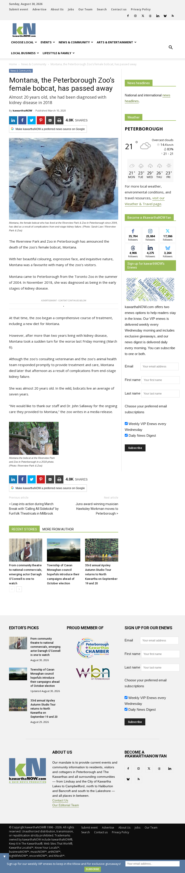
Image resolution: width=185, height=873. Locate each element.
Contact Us (60, 800)
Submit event (18, 9)
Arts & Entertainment (115, 42)
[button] (170, 47)
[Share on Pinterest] (41, 120)
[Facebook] (128, 16)
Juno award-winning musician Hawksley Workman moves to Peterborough (97, 508)
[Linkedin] (157, 16)
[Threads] (150, 16)
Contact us (119, 9)
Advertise (39, 9)
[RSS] (172, 16)
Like (133, 230)
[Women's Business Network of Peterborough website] (93, 678)
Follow (150, 230)
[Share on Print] (59, 120)
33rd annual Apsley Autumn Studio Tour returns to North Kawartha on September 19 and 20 (101, 574)
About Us (57, 9)
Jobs (71, 9)
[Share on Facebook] (22, 120)
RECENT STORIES (24, 529)
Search (102, 9)
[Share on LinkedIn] (13, 120)
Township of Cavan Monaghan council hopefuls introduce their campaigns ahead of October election (63, 574)
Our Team (85, 9)
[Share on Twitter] (32, 120)
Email (132, 366)
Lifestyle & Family (57, 53)
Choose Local (22, 42)
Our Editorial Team (65, 805)
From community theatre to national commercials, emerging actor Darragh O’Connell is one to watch (25, 574)
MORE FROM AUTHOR (58, 529)
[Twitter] (142, 16)
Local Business (23, 53)
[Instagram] (135, 16)
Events (46, 42)
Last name (132, 393)
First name (133, 380)
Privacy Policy (141, 9)
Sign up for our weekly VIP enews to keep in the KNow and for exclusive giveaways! (64, 864)
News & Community (74, 42)
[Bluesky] (165, 16)
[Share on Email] (50, 120)
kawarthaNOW (22, 110)
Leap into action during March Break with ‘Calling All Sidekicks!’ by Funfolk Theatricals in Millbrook (34, 508)
